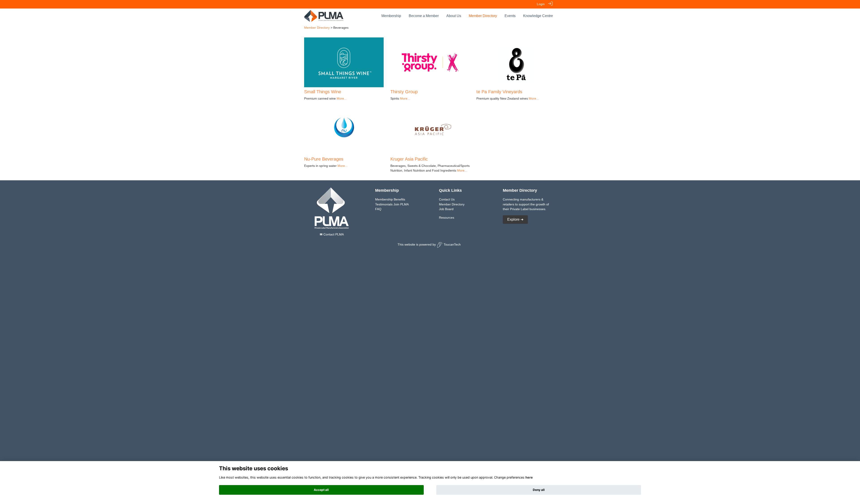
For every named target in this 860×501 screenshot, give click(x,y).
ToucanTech (452, 244)
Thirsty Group (404, 91)
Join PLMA (401, 204)
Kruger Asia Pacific (409, 159)
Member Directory (317, 27)
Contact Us (447, 199)
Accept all (321, 490)
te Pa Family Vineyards (499, 91)
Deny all (539, 490)
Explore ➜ (515, 219)
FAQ (378, 209)
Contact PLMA (332, 234)
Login (541, 4)
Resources (446, 217)
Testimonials (384, 204)
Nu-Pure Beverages (323, 159)
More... (342, 98)
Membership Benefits (390, 199)
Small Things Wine (322, 91)
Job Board (446, 209)
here (529, 477)
